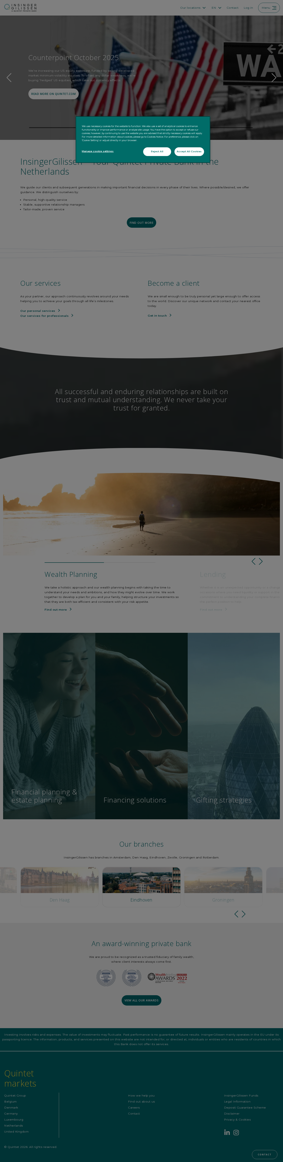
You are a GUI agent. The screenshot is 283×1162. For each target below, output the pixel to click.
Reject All (157, 151)
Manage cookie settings (98, 151)
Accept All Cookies (189, 151)
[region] (143, 139)
